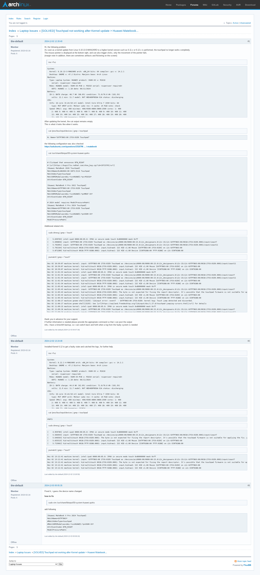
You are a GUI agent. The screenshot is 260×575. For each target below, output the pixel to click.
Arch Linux (16, 5)
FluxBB (247, 565)
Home (169, 5)
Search (27, 18)
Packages (181, 5)
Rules (18, 18)
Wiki (205, 5)
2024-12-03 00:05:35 (53, 485)
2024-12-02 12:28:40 (53, 41)
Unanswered (245, 23)
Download (250, 5)
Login (45, 18)
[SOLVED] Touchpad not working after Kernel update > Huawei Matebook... (90, 30)
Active (235, 23)
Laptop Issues (29, 30)
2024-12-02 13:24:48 (53, 341)
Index (11, 18)
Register (36, 18)
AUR (238, 5)
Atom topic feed (244, 561)
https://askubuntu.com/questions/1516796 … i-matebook (71, 146)
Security (227, 5)
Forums (194, 5)
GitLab (215, 5)
